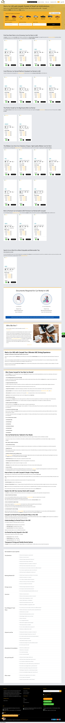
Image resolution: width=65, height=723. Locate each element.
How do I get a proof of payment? (25, 677)
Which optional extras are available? (25, 624)
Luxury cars (34, 468)
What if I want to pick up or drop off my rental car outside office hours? (30, 609)
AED (58, 2)
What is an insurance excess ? (24, 557)
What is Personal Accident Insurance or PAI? (26, 602)
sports (6, 266)
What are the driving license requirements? (26, 555)
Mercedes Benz (43, 390)
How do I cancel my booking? (24, 654)
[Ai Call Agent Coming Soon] (63, 336)
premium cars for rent (16, 212)
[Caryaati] (3, 2)
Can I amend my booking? (24, 652)
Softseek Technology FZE (24, 720)
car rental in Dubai (30, 497)
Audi (50, 390)
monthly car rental (9, 455)
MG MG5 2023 (22, 88)
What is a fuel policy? (23, 618)
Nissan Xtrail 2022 (8, 225)
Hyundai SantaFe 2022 (23, 225)
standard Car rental (21, 73)
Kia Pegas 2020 (52, 88)
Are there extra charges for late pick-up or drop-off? (28, 634)
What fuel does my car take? (24, 612)
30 (58, 27)
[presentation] (5, 17)
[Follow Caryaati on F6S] (47, 694)
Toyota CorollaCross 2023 (24, 160)
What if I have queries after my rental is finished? (27, 679)
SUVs (27, 393)
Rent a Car (47, 2)
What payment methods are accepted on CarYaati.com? (28, 563)
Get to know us (29, 344)
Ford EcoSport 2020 (53, 160)
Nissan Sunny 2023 (23, 51)
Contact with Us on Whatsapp (49, 704)
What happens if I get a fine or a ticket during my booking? (28, 670)
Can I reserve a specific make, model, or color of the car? (28, 570)
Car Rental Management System (16, 338)
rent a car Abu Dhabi (17, 504)
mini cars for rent (42, 109)
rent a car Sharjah (20, 511)
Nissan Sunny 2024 (8, 51)
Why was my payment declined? (25, 638)
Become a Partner (26, 693)
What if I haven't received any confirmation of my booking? (29, 575)
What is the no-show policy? (24, 650)
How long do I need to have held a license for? (27, 588)
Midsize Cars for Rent (18, 147)
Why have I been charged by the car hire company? (27, 675)
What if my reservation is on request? (25, 577)
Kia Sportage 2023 (37, 160)
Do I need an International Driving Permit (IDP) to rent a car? (29, 591)
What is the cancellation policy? (24, 647)
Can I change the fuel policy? (24, 620)
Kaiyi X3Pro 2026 (37, 88)
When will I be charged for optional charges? (26, 622)
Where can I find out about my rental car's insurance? (28, 596)
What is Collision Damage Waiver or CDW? (26, 598)
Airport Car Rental (41, 2)
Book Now (13, 65)
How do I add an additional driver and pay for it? (27, 627)
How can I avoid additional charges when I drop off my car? (29, 672)
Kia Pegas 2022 (37, 51)
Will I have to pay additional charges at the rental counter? (28, 668)
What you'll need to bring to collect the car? (26, 561)
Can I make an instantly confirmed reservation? (27, 579)
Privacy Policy (50, 692)
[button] (44, 343)
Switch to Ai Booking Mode (54, 13)
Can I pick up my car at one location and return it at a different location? (30, 568)
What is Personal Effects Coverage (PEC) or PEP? (27, 604)
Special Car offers (53, 2)
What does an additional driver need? (25, 629)
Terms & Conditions (26, 692)
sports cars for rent (24, 255)
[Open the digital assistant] (4, 718)
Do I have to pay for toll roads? (24, 645)
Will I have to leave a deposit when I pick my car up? (28, 565)
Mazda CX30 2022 (23, 126)
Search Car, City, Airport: (8, 22)
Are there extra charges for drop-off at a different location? (29, 642)
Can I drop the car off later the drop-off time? (27, 661)
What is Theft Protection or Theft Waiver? (26, 600)
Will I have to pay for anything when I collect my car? (28, 572)
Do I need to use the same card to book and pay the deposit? (29, 636)
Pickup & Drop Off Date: (22, 22)
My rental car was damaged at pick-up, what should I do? (28, 665)
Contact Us (25, 699)
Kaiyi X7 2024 (7, 190)
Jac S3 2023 (7, 160)
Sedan (6, 49)
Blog (24, 698)
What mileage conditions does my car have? (26, 616)
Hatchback (6, 124)
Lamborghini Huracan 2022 (10, 268)
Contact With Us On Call (48, 698)
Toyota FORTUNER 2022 (39, 225)
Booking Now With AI (48, 701)
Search (53, 24)
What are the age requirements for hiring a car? (27, 559)
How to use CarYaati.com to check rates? (26, 583)
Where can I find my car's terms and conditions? (27, 581)
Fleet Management (26, 702)
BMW (47, 390)
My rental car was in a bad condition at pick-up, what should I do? (30, 663)
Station (21, 158)
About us (5, 688)
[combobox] (11, 24)
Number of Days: (35, 22)
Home (25, 2)
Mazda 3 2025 (7, 88)
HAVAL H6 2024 (52, 51)
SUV (50, 49)
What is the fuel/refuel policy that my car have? (27, 614)
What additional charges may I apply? (25, 640)
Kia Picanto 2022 (8, 126)
